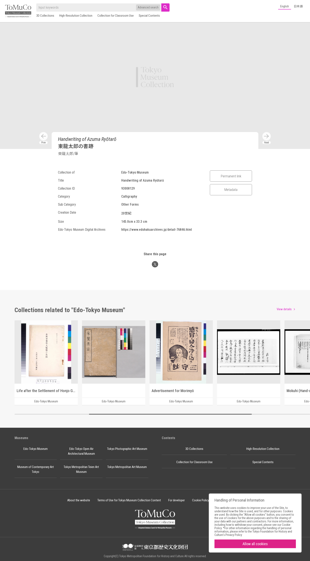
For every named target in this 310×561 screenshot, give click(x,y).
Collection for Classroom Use (115, 16)
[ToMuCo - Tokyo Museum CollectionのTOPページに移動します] (18, 11)
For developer (176, 500)
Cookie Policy (200, 500)
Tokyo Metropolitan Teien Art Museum (81, 469)
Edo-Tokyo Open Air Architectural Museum (81, 451)
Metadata (230, 189)
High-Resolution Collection (75, 16)
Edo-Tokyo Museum (35, 449)
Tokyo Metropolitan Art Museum (127, 467)
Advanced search (148, 7)
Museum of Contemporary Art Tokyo (35, 469)
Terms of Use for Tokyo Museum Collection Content (129, 500)
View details (284, 309)
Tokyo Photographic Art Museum (127, 449)
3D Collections (45, 16)
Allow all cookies (255, 544)
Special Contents (149, 16)
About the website (78, 500)
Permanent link (231, 176)
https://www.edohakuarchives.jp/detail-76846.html (156, 230)
